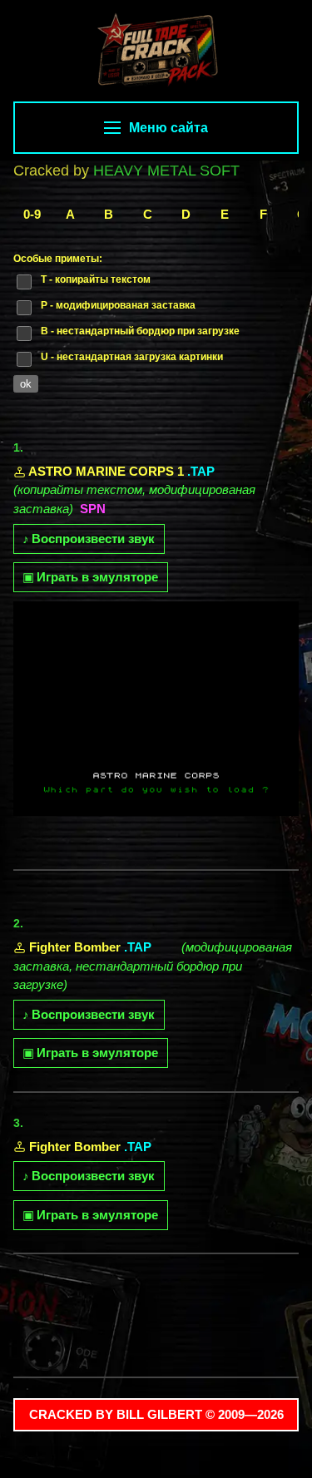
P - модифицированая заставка (118, 305)
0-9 (32, 214)
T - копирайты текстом (96, 279)
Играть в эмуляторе (90, 577)
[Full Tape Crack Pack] (156, 52)
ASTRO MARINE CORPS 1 (106, 471)
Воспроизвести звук (88, 538)
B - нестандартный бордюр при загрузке (140, 331)
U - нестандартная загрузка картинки (132, 357)
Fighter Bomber (75, 947)
